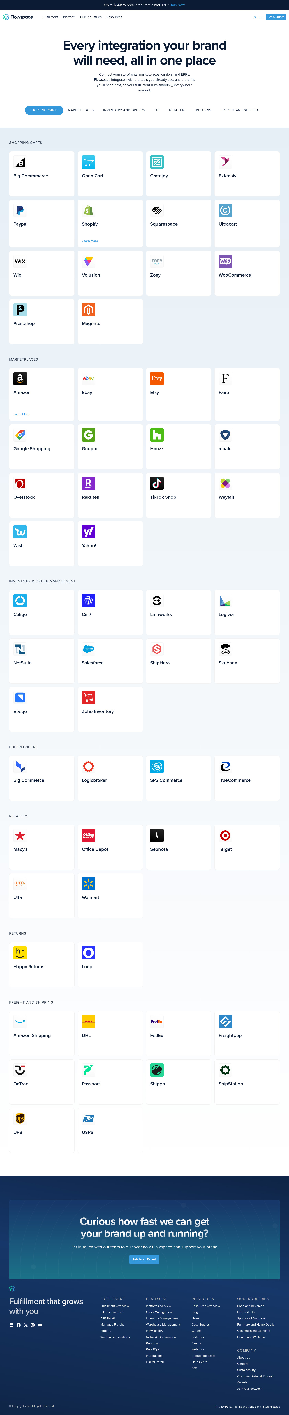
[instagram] (32, 1325)
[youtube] (40, 1325)
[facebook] (18, 1325)
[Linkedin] (11, 1325)
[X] (25, 1325)
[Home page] (18, 17)
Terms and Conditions (248, 1406)
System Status (271, 1406)
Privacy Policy (224, 1406)
